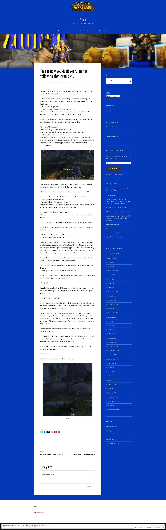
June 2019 (111, 266)
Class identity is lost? (112, 224)
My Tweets (109, 127)
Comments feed (113, 439)
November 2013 (113, 401)
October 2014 (112, 355)
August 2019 (112, 258)
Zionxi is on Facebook (112, 136)
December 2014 (113, 346)
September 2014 (113, 359)
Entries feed (112, 435)
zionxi (59, 83)
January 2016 (112, 300)
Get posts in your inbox (116, 150)
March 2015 (112, 334)
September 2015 (113, 313)
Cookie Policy (35, 526)
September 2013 (113, 409)
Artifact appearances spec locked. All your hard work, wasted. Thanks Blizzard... (118, 218)
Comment (88, 486)
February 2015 (112, 338)
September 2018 (113, 271)
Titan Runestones (111, 195)
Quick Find (90, 30)
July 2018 (111, 279)
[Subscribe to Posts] (34, 512)
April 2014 (111, 380)
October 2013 (112, 405)
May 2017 (111, 287)
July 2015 (111, 321)
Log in (110, 431)
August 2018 (112, 275)
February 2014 (112, 388)
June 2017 (111, 283)
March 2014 (112, 384)
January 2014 (112, 393)
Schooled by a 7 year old (114, 237)
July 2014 (111, 367)
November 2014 (113, 351)
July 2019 (111, 262)
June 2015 (111, 325)
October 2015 (112, 308)
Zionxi (83, 19)
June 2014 (111, 372)
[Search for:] (119, 81)
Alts (81, 30)
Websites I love (103, 30)
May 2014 (111, 376)
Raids (68, 83)
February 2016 (112, 296)
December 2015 (113, 304)
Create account (113, 426)
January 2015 (112, 342)
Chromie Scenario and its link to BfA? (118, 212)
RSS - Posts (39, 512)
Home (60, 30)
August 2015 (112, 317)
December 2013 (113, 397)
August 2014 (112, 363)
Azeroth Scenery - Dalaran (114, 233)
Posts (67, 30)
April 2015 (111, 329)
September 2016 (113, 292)
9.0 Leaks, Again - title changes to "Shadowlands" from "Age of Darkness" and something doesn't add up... (118, 201)
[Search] (129, 81)
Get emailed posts (114, 168)
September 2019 (113, 254)
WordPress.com (113, 443)
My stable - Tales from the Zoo (116, 207)
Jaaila (107, 228)
